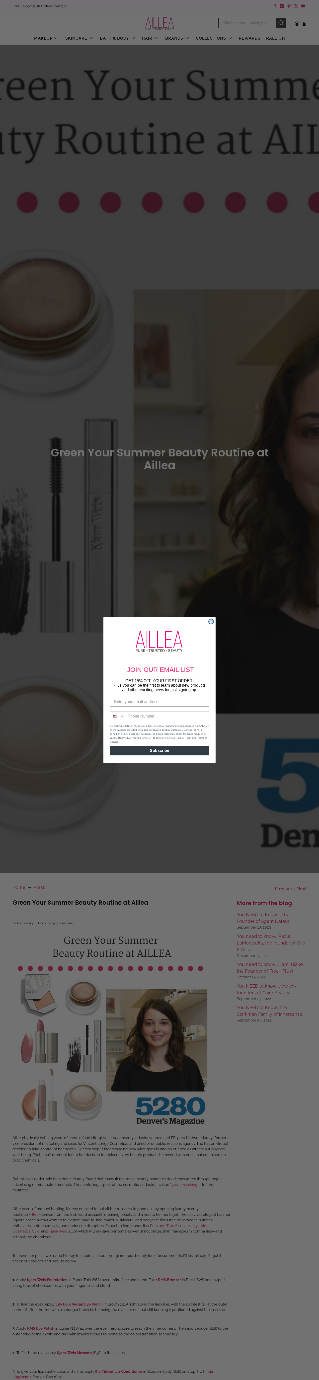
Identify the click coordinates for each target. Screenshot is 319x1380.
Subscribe (159, 750)
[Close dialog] (211, 621)
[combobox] (117, 716)
